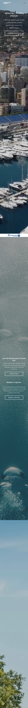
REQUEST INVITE (14, 374)
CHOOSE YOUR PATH (14, 33)
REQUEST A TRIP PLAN (14, 397)
